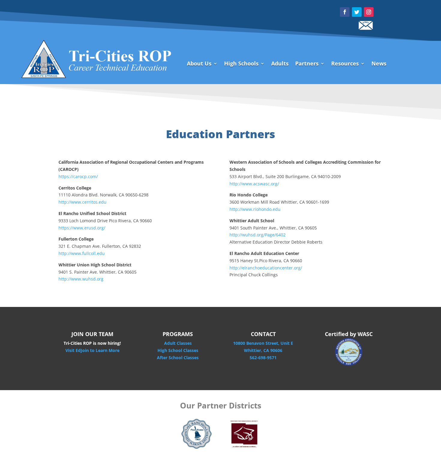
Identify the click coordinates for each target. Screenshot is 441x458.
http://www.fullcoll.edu (81, 253)
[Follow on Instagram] (369, 12)
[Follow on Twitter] (357, 12)
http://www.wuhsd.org (81, 279)
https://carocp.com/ (78, 176)
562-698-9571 (263, 357)
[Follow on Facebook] (345, 12)
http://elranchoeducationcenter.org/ (266, 268)
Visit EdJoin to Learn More (92, 350)
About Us (199, 64)
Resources (345, 64)
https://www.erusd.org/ (81, 228)
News (378, 64)
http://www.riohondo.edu (255, 209)
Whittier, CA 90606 (263, 350)
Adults (280, 64)
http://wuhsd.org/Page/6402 (258, 235)
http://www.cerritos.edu (82, 202)
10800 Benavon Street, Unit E (263, 343)
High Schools (241, 64)
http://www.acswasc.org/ (254, 184)
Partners (307, 64)
